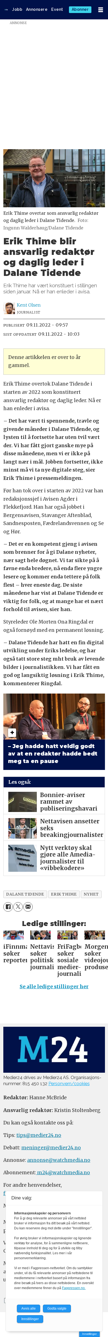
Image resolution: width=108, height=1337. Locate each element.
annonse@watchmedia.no (58, 1160)
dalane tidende (25, 894)
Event (57, 9)
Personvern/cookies (69, 1083)
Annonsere (37, 9)
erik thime (64, 894)
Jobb (17, 9)
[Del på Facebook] (8, 907)
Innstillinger (89, 1333)
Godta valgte (56, 1308)
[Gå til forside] (6, 9)
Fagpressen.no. (74, 1288)
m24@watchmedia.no (63, 1173)
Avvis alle (28, 1308)
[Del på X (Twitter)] (18, 907)
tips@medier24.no (38, 1135)
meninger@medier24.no (51, 1148)
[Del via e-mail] (28, 907)
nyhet (91, 894)
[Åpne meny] (101, 10)
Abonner (80, 9)
